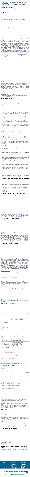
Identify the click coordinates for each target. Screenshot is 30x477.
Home (4, 462)
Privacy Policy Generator (15, 455)
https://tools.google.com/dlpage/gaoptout (21, 215)
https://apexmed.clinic (9, 19)
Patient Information (4, 465)
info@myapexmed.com (7, 27)
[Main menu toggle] (28, 3)
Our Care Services (4, 464)
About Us (4, 463)
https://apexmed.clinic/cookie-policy (9, 210)
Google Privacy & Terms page (20, 216)
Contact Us (4, 466)
